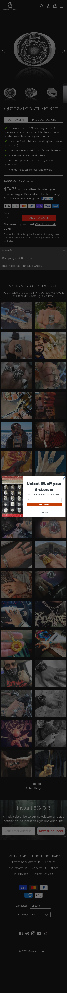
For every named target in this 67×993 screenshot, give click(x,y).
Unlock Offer (44, 504)
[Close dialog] (63, 478)
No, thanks (44, 513)
